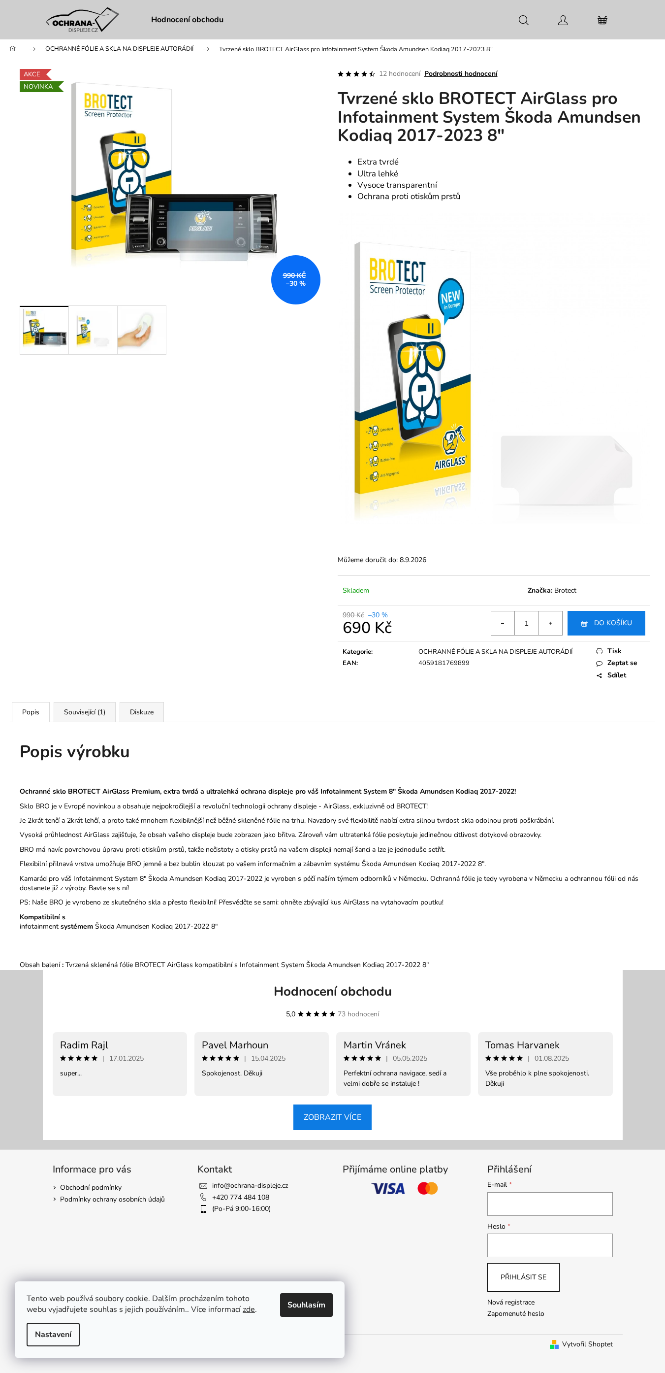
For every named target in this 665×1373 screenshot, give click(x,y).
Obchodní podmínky (91, 1187)
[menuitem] (187, 19)
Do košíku (613, 623)
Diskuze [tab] (142, 712)
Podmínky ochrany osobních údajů (112, 1199)
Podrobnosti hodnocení (461, 73)
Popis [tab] (30, 712)
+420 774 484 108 (240, 1197)
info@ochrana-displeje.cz (250, 1185)
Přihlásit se (523, 1277)
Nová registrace (511, 1302)
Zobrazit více (332, 1117)
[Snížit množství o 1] (503, 623)
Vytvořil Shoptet (587, 1344)
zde (249, 1309)
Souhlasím (306, 1305)
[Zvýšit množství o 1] (550, 623)
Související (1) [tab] (84, 712)
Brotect (565, 590)
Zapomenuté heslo (515, 1313)
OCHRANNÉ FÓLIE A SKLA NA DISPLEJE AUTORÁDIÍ (495, 651)
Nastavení (53, 1334)
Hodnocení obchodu (333, 991)
